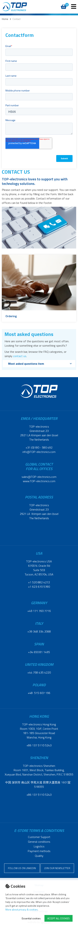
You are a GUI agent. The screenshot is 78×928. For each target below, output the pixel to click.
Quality (39, 856)
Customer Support (39, 837)
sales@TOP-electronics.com (39, 477)
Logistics (39, 846)
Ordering (11, 316)
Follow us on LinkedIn (22, 868)
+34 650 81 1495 (39, 652)
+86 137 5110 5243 (39, 745)
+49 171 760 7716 (39, 611)
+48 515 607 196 (39, 693)
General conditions (39, 841)
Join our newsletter (57, 868)
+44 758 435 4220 (39, 672)
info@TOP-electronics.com (39, 452)
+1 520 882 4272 (39, 582)
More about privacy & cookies (21, 909)
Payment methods (39, 851)
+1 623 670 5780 (39, 586)
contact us (19, 356)
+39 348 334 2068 (39, 631)
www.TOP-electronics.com (39, 481)
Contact (16, 19)
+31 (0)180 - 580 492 (39, 447)
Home (5, 19)
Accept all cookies (58, 918)
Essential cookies (31, 918)
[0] (63, 5)
